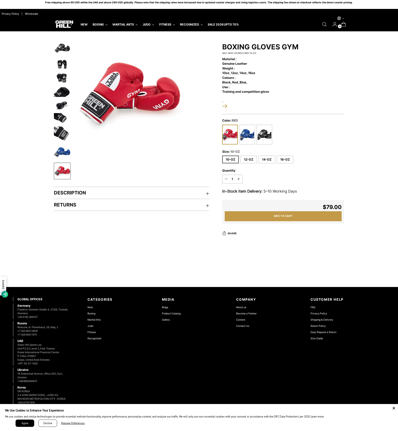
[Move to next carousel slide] (381, 272)
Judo (90, 325)
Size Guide (317, 338)
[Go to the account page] (333, 24)
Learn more (317, 416)
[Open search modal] (324, 24)
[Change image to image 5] (62, 104)
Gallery (166, 319)
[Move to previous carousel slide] (371, 272)
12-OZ (248, 159)
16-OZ (285, 159)
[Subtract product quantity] (226, 179)
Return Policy (318, 325)
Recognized (94, 338)
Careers (240, 319)
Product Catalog (171, 313)
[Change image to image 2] (62, 64)
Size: (231, 152)
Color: (230, 120)
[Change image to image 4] (62, 91)
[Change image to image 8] (62, 152)
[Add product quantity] (238, 179)
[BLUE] (247, 134)
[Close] (394, 408)
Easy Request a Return (323, 332)
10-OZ (230, 159)
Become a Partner (246, 313)
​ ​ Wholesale (30, 13)
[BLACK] (264, 134)
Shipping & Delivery (322, 319)
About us (241, 307)
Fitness (91, 332)
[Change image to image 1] (62, 48)
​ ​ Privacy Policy (10, 13)
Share (232, 233)
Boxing (91, 313)
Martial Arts (94, 319)
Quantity (228, 170)
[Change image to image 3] (62, 77)
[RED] (230, 134)
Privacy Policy (319, 313)
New (90, 307)
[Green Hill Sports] (64, 24)
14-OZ (267, 159)
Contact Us (242, 325)
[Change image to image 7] (62, 134)
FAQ (313, 307)
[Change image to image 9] (62, 171)
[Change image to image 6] (62, 118)
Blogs (165, 307)
